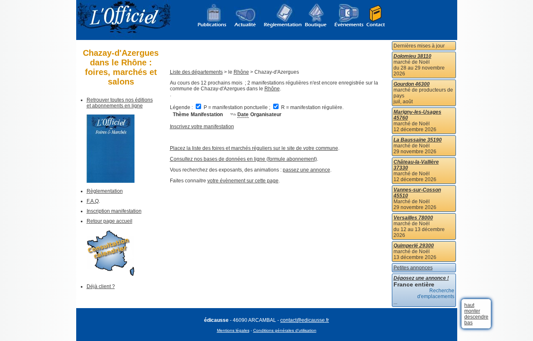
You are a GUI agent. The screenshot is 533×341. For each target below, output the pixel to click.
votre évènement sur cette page (243, 181)
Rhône (241, 72)
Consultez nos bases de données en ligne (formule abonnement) (243, 159)
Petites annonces (413, 268)
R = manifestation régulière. (312, 107)
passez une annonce (306, 170)
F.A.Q (93, 201)
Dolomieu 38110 (412, 56)
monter (472, 311)
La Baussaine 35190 (418, 140)
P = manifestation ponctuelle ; (236, 107)
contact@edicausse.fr (304, 320)
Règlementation (105, 191)
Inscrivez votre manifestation (202, 126)
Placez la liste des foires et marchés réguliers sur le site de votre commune (254, 148)
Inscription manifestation (114, 211)
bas (468, 323)
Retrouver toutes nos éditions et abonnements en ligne (120, 103)
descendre (476, 317)
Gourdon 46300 (412, 84)
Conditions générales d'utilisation (284, 330)
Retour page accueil (109, 221)
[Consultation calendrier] (110, 274)
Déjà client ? (101, 286)
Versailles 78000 (413, 218)
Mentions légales (233, 330)
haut (469, 305)
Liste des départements (196, 72)
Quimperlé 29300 (414, 246)
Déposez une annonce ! (421, 278)
